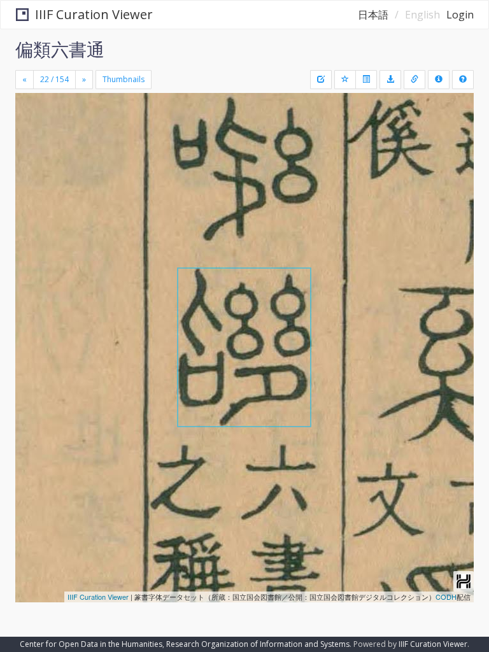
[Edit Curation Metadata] (321, 79)
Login (460, 15)
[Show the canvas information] (414, 79)
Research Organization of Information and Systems (258, 644)
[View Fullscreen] (32, 157)
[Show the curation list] (366, 79)
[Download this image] (390, 79)
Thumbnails (124, 79)
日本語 (373, 15)
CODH (446, 597)
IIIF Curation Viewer (94, 14)
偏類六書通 (59, 49)
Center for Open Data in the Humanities (91, 644)
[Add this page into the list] (345, 79)
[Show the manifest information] (439, 79)
